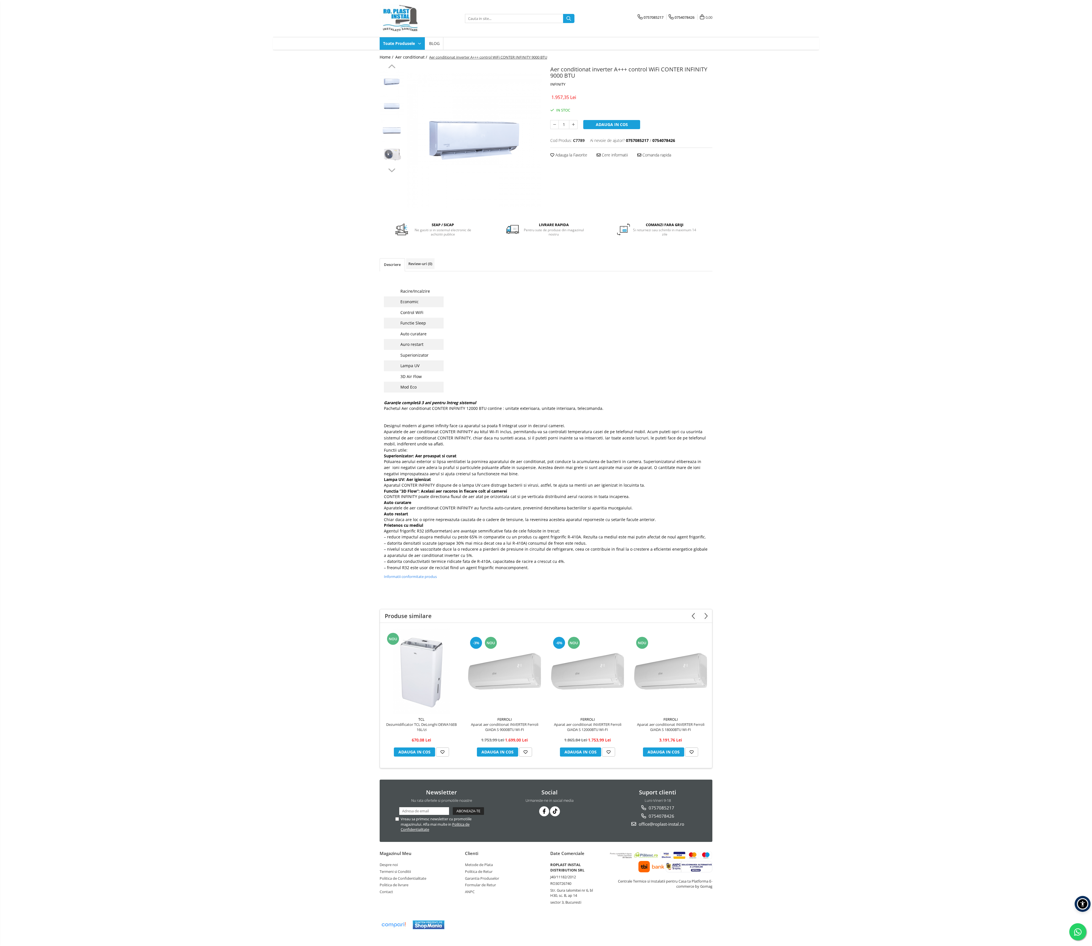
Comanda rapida (656, 155)
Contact (386, 891)
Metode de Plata (479, 864)
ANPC (470, 891)
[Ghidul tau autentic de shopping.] (393, 924)
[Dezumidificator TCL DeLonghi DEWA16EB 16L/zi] (421, 671)
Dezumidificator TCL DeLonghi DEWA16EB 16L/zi (421, 727)
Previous (392, 67)
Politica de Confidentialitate (403, 878)
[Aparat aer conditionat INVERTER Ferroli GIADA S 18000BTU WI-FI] (670, 671)
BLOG (434, 43)
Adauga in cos (612, 124)
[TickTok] (555, 811)
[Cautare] (568, 18)
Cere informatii (614, 155)
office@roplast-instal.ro (661, 824)
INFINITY (557, 84)
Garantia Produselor (482, 878)
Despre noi (389, 864)
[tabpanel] (474, 140)
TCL (421, 719)
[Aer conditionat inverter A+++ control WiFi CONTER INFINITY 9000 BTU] (474, 140)
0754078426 (661, 816)
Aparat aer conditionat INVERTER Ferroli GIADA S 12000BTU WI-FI (587, 727)
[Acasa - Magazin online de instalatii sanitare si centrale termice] (408, 18)
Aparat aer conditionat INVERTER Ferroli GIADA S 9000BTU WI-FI (504, 727)
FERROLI (504, 719)
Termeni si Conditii (395, 871)
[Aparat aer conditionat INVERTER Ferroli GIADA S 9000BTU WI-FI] (504, 671)
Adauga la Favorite (570, 155)
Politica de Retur (479, 871)
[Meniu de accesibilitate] (1083, 904)
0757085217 (661, 808)
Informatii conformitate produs (410, 576)
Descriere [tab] (392, 264)
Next (392, 169)
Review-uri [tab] (420, 263)
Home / (387, 57)
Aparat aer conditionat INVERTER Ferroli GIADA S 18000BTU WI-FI (670, 727)
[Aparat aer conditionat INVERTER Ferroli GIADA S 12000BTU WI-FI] (587, 671)
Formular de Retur (480, 884)
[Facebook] (544, 811)
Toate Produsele (399, 43)
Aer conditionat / (411, 57)
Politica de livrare (394, 884)
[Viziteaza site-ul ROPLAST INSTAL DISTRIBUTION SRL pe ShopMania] (428, 924)
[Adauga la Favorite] (442, 752)
